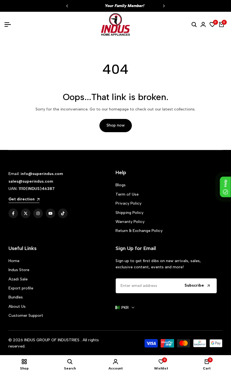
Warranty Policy (130, 221)
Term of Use (127, 194)
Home (13, 260)
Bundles (15, 297)
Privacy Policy (128, 203)
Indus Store (18, 269)
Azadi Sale (18, 279)
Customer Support (25, 315)
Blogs (120, 185)
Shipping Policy (129, 212)
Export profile (20, 288)
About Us (17, 306)
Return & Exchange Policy (139, 230)
